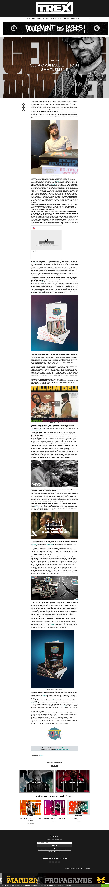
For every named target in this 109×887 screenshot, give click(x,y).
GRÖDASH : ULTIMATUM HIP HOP (73, 782)
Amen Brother (50, 544)
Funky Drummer (34, 544)
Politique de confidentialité (84, 869)
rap (58, 762)
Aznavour (53, 624)
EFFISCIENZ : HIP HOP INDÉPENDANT (54, 819)
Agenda (59, 18)
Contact (80, 868)
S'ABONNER (54, 845)
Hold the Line (34, 702)
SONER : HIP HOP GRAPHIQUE (36, 782)
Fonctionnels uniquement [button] (94, 885)
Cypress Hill (52, 184)
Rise (54, 699)
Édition (48, 762)
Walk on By (63, 705)
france (51, 762)
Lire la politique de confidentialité (64, 885)
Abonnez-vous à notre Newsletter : (54, 839)
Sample (60, 762)
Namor (52, 60)
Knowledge (53, 18)
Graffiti (39, 18)
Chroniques (45, 18)
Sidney (57, 181)
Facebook (64, 747)
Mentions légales (86, 868)
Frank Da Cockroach (36, 262)
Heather (44, 695)
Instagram (58, 747)
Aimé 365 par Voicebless (79, 819)
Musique (28, 18)
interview (55, 762)
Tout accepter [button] (105, 885)
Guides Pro (66, 18)
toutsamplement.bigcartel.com (62, 749)
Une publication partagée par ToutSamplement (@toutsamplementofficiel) (46, 245)
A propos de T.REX (75, 18)
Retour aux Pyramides (36, 429)
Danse (33, 18)
